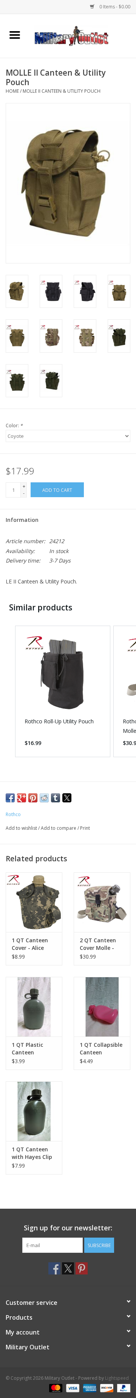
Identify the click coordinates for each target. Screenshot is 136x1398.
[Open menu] (14, 34)
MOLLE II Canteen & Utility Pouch (61, 91)
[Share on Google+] (21, 797)
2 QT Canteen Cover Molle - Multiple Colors (100, 944)
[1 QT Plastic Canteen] (34, 1007)
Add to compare (59, 828)
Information (22, 519)
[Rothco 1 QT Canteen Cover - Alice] (34, 902)
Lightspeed (117, 1378)
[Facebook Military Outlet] (54, 1268)
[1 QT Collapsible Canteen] (102, 1007)
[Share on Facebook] (10, 797)
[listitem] (62, 691)
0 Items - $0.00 (114, 6)
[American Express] (88, 1387)
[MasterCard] (54, 1387)
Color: (14, 425)
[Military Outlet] (82, 35)
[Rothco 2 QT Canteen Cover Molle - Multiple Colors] (102, 902)
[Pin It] (32, 797)
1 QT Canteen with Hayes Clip (32, 1153)
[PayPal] (122, 1387)
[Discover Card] (105, 1387)
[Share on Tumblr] (55, 797)
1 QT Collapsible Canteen (101, 1048)
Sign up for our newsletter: (68, 1228)
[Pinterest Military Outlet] (82, 1268)
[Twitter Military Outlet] (68, 1268)
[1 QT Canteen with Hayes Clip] (34, 1111)
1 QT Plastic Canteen (27, 1048)
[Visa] (71, 1387)
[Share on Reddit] (44, 797)
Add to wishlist (22, 828)
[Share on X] (66, 797)
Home (12, 91)
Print (85, 828)
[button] (7, 691)
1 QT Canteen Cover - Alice (30, 944)
